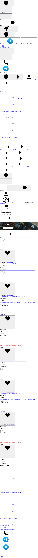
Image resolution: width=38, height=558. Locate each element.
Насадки (5, 143)
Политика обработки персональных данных (5, 528)
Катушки (13, 104)
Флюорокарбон (10, 117)
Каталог (13, 53)
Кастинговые (5, 111)
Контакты (3, 46)
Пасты (7, 143)
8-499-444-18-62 (2, 43)
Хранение (13, 130)
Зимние (20, 111)
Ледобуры (8, 137)
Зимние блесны (11, 98)
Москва (4, 12)
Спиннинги (1, 111)
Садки (17, 137)
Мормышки (16, 98)
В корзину (2, 347)
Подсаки (15, 137)
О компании (1, 529)
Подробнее (1, 556)
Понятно (1, 557)
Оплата (3, 45)
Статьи (13, 91)
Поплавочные (9, 111)
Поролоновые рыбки (3, 98)
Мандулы (14, 98)
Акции (1, 91)
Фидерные (17, 111)
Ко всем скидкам (2, 314)
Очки (12, 137)
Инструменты (4, 137)
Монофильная (2, 117)
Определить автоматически (15, 31)
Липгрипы (10, 137)
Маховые (12, 111)
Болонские (14, 111)
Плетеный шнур (6, 117)
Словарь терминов (17, 91)
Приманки (13, 97)
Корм (12, 524)
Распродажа (3, 91)
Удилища (13, 110)
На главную (1, 220)
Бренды (12, 91)
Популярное (6, 91)
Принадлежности (14, 136)
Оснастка (13, 123)
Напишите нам (13, 71)
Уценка (9, 91)
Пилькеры (19, 98)
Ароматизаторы (2, 143)
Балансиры (7, 98)
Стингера (1, 124)
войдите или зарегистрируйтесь (10, 262)
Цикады (22, 98)
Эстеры (13, 117)
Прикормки (10, 143)
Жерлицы (1, 137)
